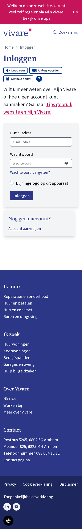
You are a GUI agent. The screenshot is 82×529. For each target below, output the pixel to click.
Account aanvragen (24, 228)
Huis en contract (17, 309)
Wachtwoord (21, 154)
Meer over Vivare (17, 412)
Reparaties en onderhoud (25, 296)
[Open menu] (76, 32)
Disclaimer (68, 484)
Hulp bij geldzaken (20, 370)
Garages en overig (19, 364)
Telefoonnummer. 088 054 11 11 (31, 453)
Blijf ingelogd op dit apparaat (42, 183)
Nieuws (9, 398)
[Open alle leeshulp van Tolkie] (39, 79)
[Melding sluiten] (77, 12)
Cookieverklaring (38, 484)
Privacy (9, 484)
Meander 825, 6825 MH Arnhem (30, 446)
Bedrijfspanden (16, 357)
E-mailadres (20, 132)
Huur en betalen (17, 303)
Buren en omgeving (20, 316)
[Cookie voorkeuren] (8, 521)
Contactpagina (16, 459)
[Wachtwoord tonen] (66, 163)
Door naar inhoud (18, 6)
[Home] (17, 32)
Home (8, 47)
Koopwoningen (16, 350)
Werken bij (12, 405)
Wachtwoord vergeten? (30, 172)
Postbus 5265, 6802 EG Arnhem (30, 439)
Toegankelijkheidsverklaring (28, 496)
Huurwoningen (16, 344)
